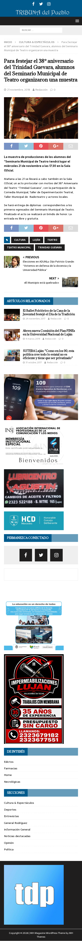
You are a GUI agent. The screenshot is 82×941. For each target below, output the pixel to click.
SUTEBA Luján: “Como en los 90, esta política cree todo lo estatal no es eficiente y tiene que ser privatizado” (48, 354)
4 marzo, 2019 (33, 339)
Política (9, 849)
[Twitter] (41, 4)
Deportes (10, 809)
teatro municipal (19, 248)
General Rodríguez (15, 823)
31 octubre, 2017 (34, 362)
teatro (52, 240)
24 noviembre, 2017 (35, 318)
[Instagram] (48, 4)
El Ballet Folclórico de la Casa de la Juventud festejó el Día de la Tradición (49, 312)
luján (36, 240)
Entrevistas (11, 816)
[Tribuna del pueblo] (41, 14)
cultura (19, 240)
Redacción (41, 90)
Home (8, 775)
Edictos (9, 762)
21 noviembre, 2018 (18, 90)
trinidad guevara (50, 248)
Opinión (9, 843)
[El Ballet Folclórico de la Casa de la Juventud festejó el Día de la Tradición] (12, 315)
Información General (17, 829)
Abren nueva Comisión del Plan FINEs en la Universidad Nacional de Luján (49, 332)
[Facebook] (33, 4)
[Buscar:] (41, 30)
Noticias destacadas (17, 836)
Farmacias (10, 768)
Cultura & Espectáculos (19, 803)
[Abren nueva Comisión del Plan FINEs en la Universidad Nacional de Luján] (12, 335)
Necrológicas (12, 781)
